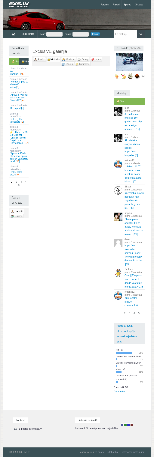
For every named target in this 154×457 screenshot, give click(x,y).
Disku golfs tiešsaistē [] (17, 117)
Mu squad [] (18, 106)
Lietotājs (122, 424)
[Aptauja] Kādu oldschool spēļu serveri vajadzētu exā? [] (19, 155)
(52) (143, 75)
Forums (104, 4)
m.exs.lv (99, 452)
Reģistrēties (27, 33)
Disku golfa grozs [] (16, 170)
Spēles (127, 4)
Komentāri (119, 391)
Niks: (43, 34)
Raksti (116, 4)
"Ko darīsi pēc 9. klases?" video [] (19, 83)
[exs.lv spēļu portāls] (20, 5)
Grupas (139, 4)
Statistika (112, 452)
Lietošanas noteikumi (132, 452)
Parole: (68, 34)
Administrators (131, 424)
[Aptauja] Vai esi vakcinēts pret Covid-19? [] (19, 96)
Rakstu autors (125, 424)
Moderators (128, 424)
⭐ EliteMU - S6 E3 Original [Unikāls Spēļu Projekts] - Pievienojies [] (19, 134)
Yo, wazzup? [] (18, 71)
